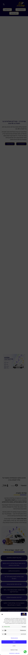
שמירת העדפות (14, 650)
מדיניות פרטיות (12, 653)
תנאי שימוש (17, 653)
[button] (2, 614)
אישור (14, 642)
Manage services (14, 637)
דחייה (14, 646)
